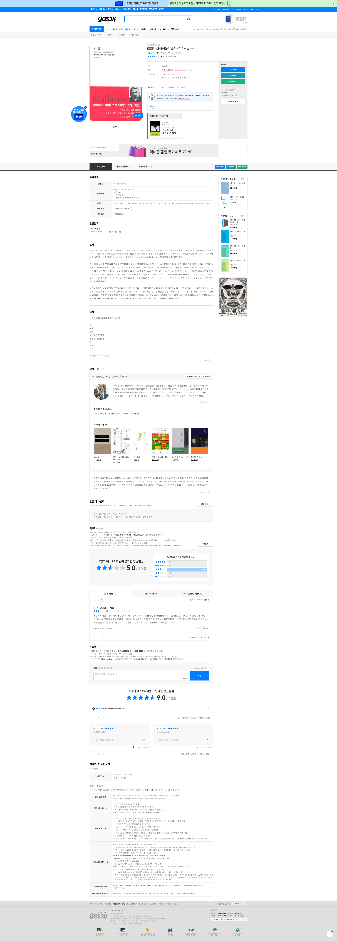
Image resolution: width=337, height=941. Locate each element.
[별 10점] (111, 668)
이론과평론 (135, 35)
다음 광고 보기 (246, 22)
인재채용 (100, 904)
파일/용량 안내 (131, 208)
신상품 (114, 29)
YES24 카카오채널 (219, 904)
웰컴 (92, 35)
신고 (130, 611)
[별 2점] (99, 668)
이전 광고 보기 (244, 22)
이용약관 (108, 904)
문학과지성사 (161, 53)
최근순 (192, 600)
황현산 (149, 53)
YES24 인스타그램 (229, 904)
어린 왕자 (136, 457)
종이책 (152, 107)
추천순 (199, 600)
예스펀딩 (157, 29)
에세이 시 (111, 35)
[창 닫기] (178, 116)
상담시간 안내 (241, 919)
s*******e (200, 747)
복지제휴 (169, 904)
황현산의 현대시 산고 (180, 457)
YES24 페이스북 (222, 904)
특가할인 (227, 29)
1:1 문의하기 (216, 919)
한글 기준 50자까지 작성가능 (106, 674)
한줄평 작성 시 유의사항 (208, 668)
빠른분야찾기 (97, 29)
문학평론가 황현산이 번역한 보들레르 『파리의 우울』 (118, 414)
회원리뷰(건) (171, 57)
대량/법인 (244, 29)
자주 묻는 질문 (228, 919)
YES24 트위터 (226, 904)
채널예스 (144, 29)
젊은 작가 (196, 29)
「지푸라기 (165, 128)
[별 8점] (108, 668)
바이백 (127, 29)
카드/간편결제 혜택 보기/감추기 (187, 88)
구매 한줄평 (184, 718)
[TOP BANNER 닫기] (333, 3)
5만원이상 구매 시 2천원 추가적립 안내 (187, 78)
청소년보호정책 (132, 904)
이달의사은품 (218, 29)
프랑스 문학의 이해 (159, 457)
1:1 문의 (143, 796)
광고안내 (153, 904)
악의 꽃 (96, 457)
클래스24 (166, 29)
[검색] (189, 19)
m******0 (112, 611)
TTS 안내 (122, 195)
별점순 (206, 600)
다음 (105, 600)
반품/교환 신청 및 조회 (132, 796)
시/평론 (122, 35)
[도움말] (157, 74)
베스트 (108, 29)
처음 (95, 600)
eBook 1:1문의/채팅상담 (235, 916)
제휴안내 (161, 904)
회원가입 (219, 9)
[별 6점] (105, 668)
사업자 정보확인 (160, 918)
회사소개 (92, 904)
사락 (151, 29)
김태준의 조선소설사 (237, 183)
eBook (99, 35)
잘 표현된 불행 (196, 457)
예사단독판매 (206, 29)
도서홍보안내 (143, 904)
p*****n (137, 747)
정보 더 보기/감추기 (164, 57)
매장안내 (135, 29)
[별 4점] (102, 668)
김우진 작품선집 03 (237, 197)
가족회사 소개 (239, 903)
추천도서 (235, 29)
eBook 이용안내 (236, 90)
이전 (98, 600)
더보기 (241, 179)
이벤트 (121, 29)
